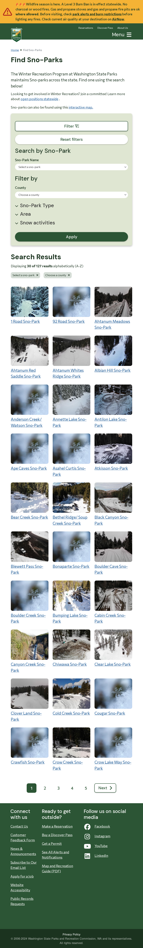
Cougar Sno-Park (110, 713)
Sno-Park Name (27, 160)
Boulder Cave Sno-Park (111, 569)
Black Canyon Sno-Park (111, 520)
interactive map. (81, 107)
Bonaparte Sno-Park (71, 566)
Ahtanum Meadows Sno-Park (112, 324)
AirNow (118, 19)
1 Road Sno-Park (25, 321)
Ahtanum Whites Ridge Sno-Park (68, 373)
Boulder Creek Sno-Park (28, 618)
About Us (122, 27)
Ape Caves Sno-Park (29, 468)
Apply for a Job (22, 876)
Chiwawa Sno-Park (70, 664)
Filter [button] (88, 126)
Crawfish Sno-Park (28, 762)
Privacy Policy (71, 934)
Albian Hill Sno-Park (113, 370)
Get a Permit (52, 843)
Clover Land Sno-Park (26, 716)
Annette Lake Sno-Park (69, 422)
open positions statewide (39, 99)
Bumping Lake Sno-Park (70, 618)
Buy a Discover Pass (57, 835)
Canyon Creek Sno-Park (28, 667)
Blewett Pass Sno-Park (27, 569)
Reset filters (71, 139)
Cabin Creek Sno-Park (110, 618)
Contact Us (19, 826)
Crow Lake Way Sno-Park (113, 765)
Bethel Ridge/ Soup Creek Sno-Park (70, 520)
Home (15, 50)
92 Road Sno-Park (69, 321)
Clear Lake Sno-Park (113, 664)
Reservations (85, 27)
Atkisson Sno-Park (111, 468)
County (20, 188)
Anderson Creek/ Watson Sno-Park (27, 422)
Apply (71, 236)
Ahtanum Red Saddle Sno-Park (26, 373)
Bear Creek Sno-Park (29, 517)
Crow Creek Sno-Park (68, 765)
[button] (128, 34)
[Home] (16, 35)
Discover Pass (105, 27)
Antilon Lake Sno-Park (111, 422)
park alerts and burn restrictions (97, 14)
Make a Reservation (57, 826)
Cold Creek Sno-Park (71, 713)
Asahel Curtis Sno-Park (69, 471)
